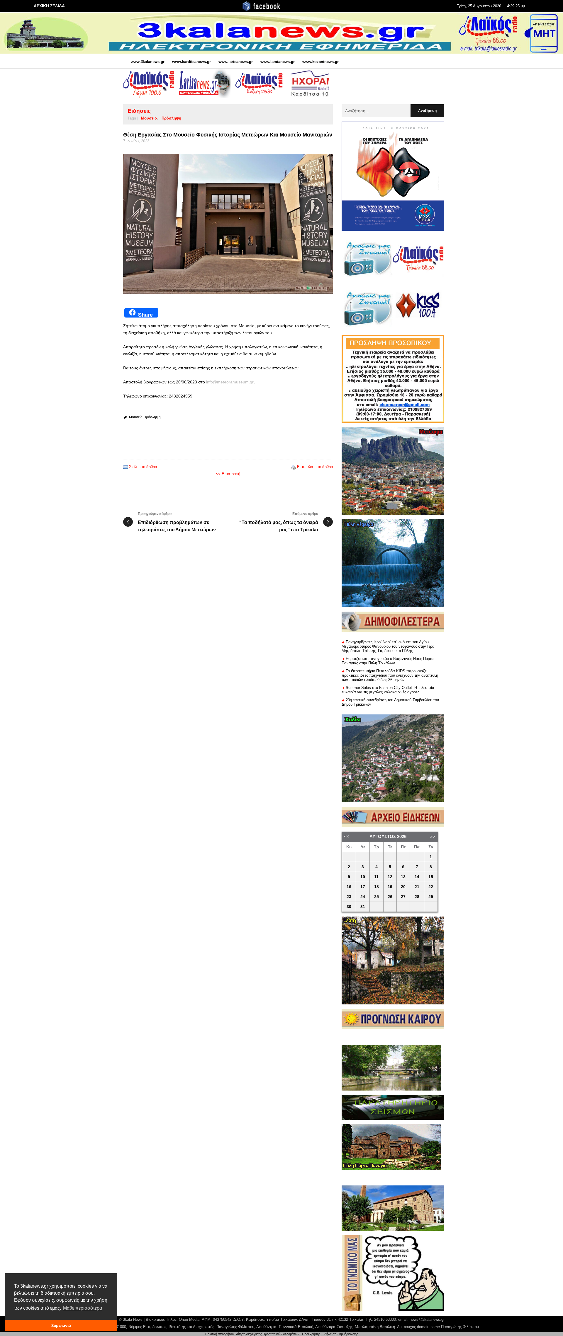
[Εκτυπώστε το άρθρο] (293, 467)
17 (362, 887)
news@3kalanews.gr (427, 1319)
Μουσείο (149, 118)
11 (376, 877)
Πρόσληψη (171, 118)
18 (376, 887)
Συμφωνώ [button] (61, 1325)
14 (417, 877)
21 (417, 887)
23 (349, 897)
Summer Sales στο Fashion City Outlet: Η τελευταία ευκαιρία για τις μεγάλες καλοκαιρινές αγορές (388, 689)
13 (403, 877)
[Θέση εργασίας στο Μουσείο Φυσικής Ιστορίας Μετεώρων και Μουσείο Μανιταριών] (228, 224)
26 (390, 897)
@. (230, 382)
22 (430, 887)
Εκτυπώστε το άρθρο (315, 467)
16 (349, 887)
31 (362, 907)
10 (362, 877)
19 (390, 887)
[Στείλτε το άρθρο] (125, 467)
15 (430, 877)
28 (417, 897)
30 (349, 907)
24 (362, 897)
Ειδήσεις (139, 111)
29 (430, 897)
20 (403, 887)
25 (376, 897)
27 (403, 897)
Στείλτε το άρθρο (143, 467)
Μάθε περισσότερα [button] (82, 1308)
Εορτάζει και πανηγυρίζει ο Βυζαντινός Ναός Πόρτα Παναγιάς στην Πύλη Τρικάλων (388, 660)
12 (390, 877)
